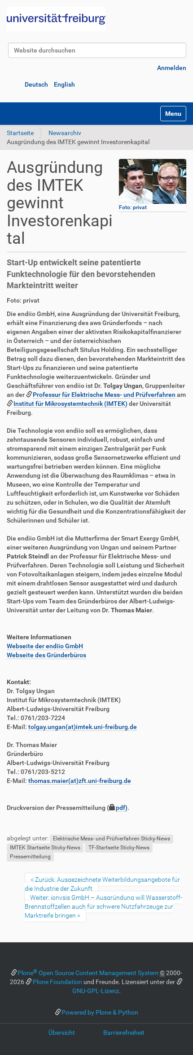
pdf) (121, 807)
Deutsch (36, 84)
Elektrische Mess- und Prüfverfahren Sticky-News (111, 838)
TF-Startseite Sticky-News (118, 847)
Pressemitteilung (30, 856)
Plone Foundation (57, 981)
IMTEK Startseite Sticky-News (45, 847)
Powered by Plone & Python (99, 1012)
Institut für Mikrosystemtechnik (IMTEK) (70, 403)
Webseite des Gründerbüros (46, 655)
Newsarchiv (64, 132)
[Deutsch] (56, 19)
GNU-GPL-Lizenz (95, 990)
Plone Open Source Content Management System (88, 972)
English (64, 84)
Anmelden (171, 67)
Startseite (20, 132)
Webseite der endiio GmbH (45, 646)
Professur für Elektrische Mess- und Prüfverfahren (104, 394)
